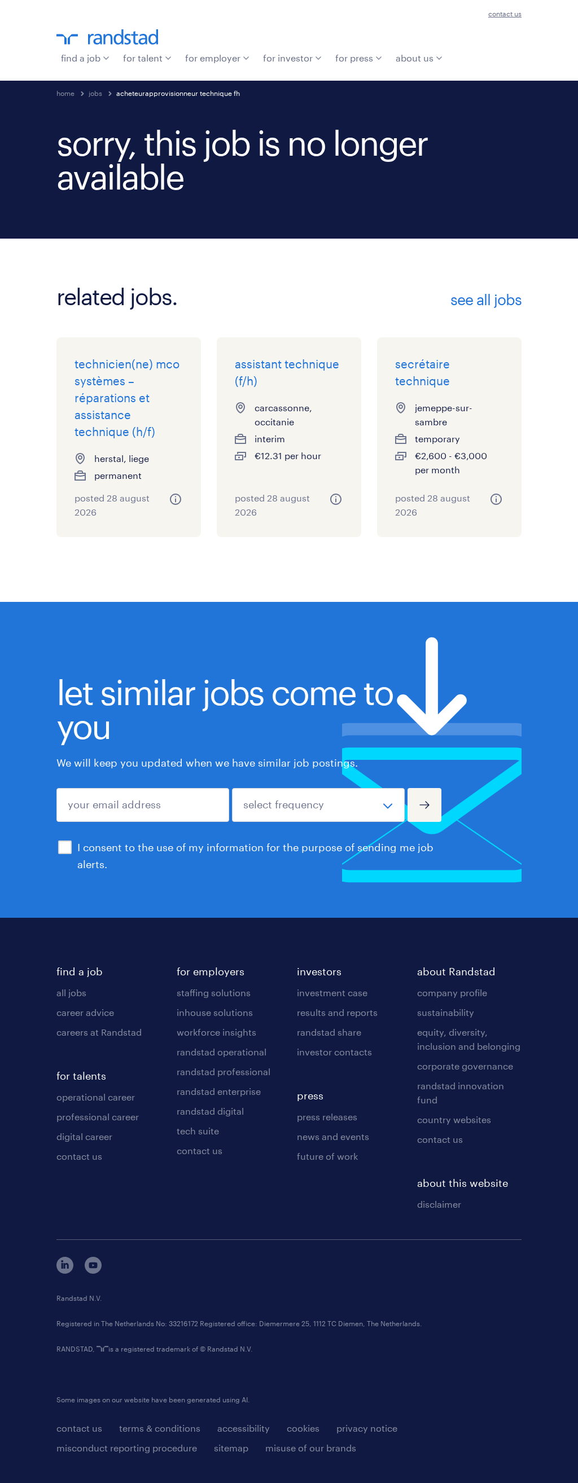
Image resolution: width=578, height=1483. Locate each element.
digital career (84, 1136)
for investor (288, 57)
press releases (327, 1116)
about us (415, 57)
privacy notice (366, 1428)
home (65, 93)
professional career (97, 1116)
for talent (143, 57)
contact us (505, 13)
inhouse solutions (215, 1012)
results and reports (337, 1012)
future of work (327, 1156)
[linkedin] (64, 1270)
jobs (95, 93)
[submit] (424, 805)
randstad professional (223, 1071)
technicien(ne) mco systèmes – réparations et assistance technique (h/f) (127, 397)
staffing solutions (214, 992)
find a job (80, 57)
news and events (333, 1136)
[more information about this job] (175, 499)
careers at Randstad (99, 1032)
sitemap (231, 1447)
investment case (332, 992)
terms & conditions (159, 1428)
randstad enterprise (219, 1091)
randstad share (329, 1032)
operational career (95, 1097)
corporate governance (465, 1065)
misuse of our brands (310, 1447)
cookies (303, 1428)
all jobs (71, 992)
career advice (85, 1012)
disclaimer (439, 1204)
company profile (452, 992)
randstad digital (210, 1111)
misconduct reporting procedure (126, 1447)
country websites (454, 1119)
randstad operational (221, 1051)
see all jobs (486, 299)
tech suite (198, 1130)
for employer (212, 57)
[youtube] (93, 1270)
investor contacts (334, 1051)
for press (354, 57)
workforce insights (216, 1032)
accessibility (243, 1428)
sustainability (445, 1012)
